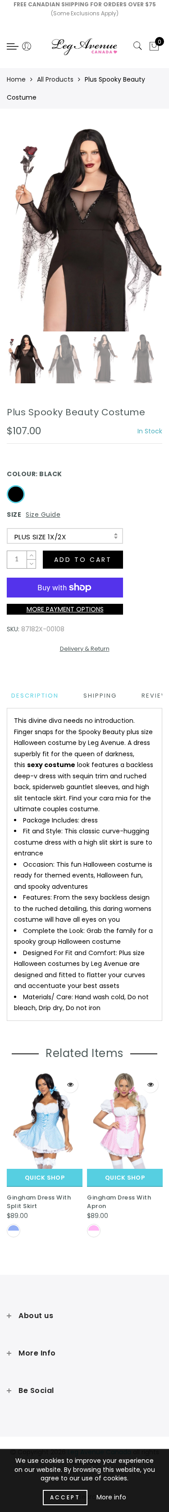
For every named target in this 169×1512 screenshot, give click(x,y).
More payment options (65, 609)
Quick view (70, 1085)
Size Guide (43, 514)
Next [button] (134, 234)
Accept (65, 1497)
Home (16, 79)
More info (111, 1497)
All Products (55, 79)
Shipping (100, 695)
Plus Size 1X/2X (40, 537)
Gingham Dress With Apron (119, 1201)
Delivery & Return (85, 648)
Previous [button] (23, 234)
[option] (84, 229)
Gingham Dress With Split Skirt (39, 1201)
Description (35, 695)
